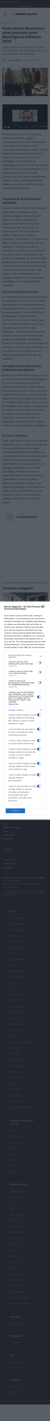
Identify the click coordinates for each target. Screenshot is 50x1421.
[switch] (39, 662)
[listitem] (25, 656)
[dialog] (25, 710)
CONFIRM (15, 810)
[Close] (44, 607)
